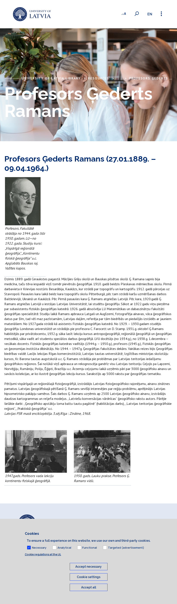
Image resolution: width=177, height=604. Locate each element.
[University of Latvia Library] (32, 14)
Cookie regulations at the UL (43, 554)
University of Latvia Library (51, 78)
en (149, 14)
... (119, 78)
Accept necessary (88, 566)
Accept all (88, 587)
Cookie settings (88, 577)
